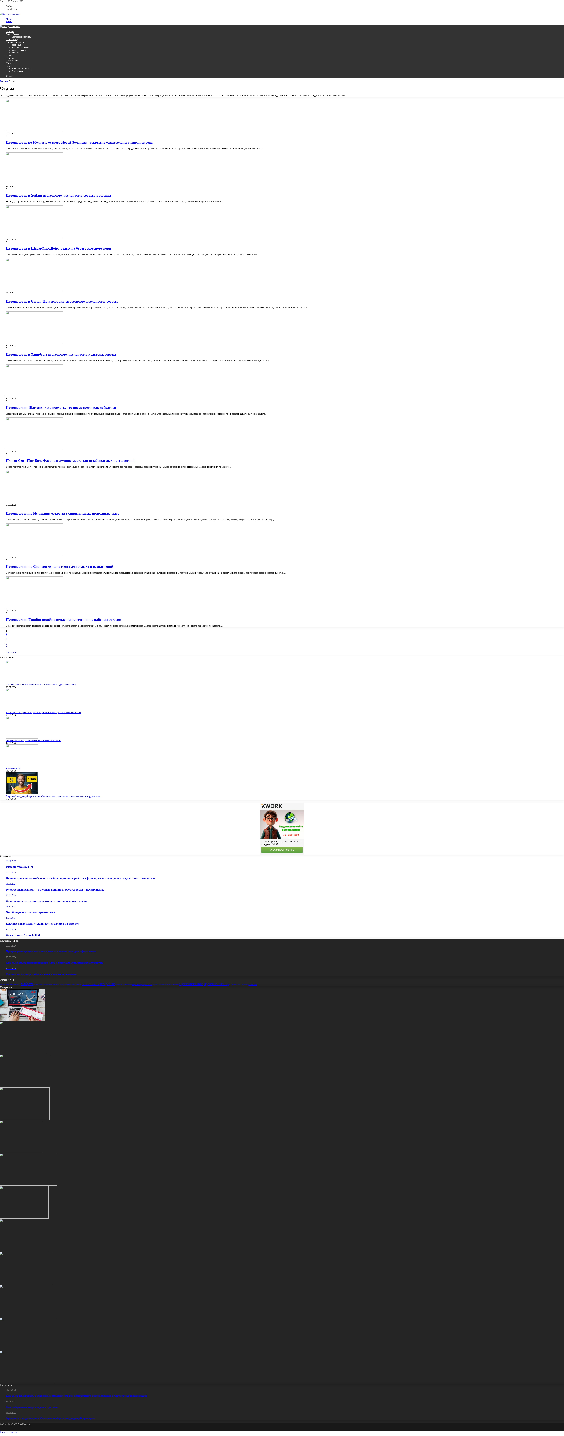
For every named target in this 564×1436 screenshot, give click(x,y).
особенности (91, 984)
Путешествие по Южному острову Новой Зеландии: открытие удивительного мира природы (79, 142)
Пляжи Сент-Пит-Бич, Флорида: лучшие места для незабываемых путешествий (70, 460)
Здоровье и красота (15, 42)
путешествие (191, 983)
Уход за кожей (19, 50)
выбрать (27, 984)
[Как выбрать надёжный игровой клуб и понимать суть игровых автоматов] (22, 710)
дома (36, 984)
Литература (17, 71)
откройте (107, 984)
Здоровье (16, 44)
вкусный (10, 984)
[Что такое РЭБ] (22, 765)
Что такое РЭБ (13, 768)
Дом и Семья (12, 34)
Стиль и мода (12, 39)
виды (2, 984)
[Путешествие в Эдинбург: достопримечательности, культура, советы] (34, 343)
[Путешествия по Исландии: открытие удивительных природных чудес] (34, 502)
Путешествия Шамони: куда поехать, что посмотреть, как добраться (61, 407)
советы (252, 984)
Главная (10, 31)
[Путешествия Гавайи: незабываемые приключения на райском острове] (34, 608)
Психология (12, 60)
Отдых (9, 55)
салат (238, 984)
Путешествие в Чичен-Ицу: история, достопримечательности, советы (62, 301)
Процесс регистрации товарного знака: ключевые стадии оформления (41, 684)
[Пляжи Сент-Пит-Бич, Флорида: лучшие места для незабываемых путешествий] (34, 449)
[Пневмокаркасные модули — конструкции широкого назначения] (25, 1086)
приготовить (159, 984)
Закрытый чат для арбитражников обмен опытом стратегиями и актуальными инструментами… (54, 796)
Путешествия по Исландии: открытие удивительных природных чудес (62, 513)
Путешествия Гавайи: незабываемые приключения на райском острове (63, 619)
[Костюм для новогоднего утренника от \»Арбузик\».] (27, 1316)
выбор (17, 984)
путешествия (216, 983)
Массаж (16, 52)
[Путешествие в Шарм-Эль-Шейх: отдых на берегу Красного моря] (34, 237)
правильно (127, 984)
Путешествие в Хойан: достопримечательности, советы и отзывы (58, 195)
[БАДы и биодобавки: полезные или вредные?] (26, 1283)
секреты (244, 984)
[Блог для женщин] (10, 14)
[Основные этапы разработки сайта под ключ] (27, 1382)
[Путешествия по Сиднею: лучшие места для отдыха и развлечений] (34, 555)
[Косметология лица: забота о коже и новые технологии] (22, 738)
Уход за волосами (20, 47)
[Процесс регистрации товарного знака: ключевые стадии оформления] (22, 682)
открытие (118, 984)
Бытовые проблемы (21, 37)
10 (7, 646)
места (78, 984)
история (63, 984)
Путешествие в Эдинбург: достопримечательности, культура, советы (61, 354)
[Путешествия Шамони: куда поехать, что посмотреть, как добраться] (34, 396)
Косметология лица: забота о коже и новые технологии (33, 740)
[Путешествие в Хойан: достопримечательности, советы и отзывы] (34, 184)
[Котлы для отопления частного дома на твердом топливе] (21, 1152)
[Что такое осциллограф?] (25, 1119)
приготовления (172, 984)
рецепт (232, 984)
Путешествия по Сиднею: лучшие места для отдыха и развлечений (59, 566)
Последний (11, 652)
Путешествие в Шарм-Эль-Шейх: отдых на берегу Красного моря (58, 248)
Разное (9, 66)
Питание (10, 58)
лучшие (71, 984)
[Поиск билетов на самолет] (22, 1020)
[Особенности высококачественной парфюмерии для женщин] (24, 1217)
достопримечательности (48, 984)
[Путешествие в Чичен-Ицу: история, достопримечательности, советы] (34, 290)
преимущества (142, 984)
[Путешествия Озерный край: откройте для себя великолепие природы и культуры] (24, 1250)
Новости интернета (21, 68)
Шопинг (10, 63)
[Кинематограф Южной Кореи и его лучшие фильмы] (28, 1185)
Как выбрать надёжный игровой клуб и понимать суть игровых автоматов (43, 712)
